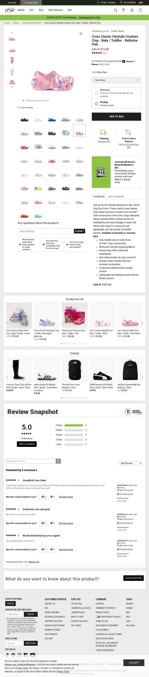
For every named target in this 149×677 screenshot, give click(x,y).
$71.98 (68, 390)
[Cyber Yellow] (38, 185)
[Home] (9, 10)
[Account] (132, 10)
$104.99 (9, 390)
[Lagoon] (38, 212)
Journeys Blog (78, 612)
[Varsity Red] (24, 212)
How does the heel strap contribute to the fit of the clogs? (53, 244)
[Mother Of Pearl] (65, 157)
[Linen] (38, 171)
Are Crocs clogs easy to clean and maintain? (76, 244)
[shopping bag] (141, 10)
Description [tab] (99, 197)
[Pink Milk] (65, 171)
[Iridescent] (24, 157)
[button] (141, 2)
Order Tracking (108, 2)
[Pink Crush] (24, 144)
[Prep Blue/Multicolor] (52, 144)
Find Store (31, 643)
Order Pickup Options (55, 625)
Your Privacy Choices (111, 617)
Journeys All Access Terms (109, 634)
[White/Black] (65, 144)
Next (12, 86)
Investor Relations (105, 638)
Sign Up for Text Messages (18, 609)
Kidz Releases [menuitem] (55, 9)
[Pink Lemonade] (38, 199)
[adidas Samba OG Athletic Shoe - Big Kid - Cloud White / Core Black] (47, 370)
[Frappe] (52, 199)
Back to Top (34, 562)
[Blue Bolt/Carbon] (65, 185)
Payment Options (52, 630)
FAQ (46, 608)
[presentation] (21, 10)
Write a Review (26, 444)
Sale (128, 621)
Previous (12, 32)
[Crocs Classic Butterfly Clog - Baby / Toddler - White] (102, 316)
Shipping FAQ (104, 141)
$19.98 (15, 336)
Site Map (49, 638)
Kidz (128, 617)
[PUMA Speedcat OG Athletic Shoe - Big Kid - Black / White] (102, 370)
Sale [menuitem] (70, 9)
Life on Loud (76, 604)
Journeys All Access (81, 608)
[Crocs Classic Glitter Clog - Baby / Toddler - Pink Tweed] (130, 316)
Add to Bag (116, 116)
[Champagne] (24, 199)
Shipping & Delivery (53, 621)
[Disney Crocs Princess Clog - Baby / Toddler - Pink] (75, 316)
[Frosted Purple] (38, 130)
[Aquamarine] (52, 171)
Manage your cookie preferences (20, 664)
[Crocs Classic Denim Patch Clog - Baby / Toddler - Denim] (19, 316)
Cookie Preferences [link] (105, 650)
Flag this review (66, 497)
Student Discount (79, 621)
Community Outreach (105, 608)
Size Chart (102, 72)
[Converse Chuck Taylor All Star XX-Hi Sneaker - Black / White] (19, 370)
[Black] (24, 116)
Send (79, 231)
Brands (129, 604)
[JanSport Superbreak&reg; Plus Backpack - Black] (130, 370)
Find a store (11, 638)
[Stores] (124, 10)
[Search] (116, 10)
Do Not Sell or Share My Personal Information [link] (107, 644)
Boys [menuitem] (41, 9)
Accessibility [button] (130, 2)
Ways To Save (77, 617)
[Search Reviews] (58, 461)
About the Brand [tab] (116, 197)
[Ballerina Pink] (79, 130)
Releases (130, 625)
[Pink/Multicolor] (52, 157)
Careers (100, 604)
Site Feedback (51, 634)
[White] (38, 116)
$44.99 (37, 339)
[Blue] (52, 185)
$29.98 (71, 336)
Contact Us (50, 604)
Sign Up (10, 603)
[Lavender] (65, 116)
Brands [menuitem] (21, 9)
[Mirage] (79, 171)
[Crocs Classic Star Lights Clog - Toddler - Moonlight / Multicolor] (47, 316)
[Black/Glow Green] (79, 185)
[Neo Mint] (65, 130)
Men (128, 612)
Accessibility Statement (107, 625)
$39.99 (9, 336)
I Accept (134, 662)
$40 (119, 390)
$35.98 (124, 390)
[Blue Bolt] (52, 116)
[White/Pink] (79, 144)
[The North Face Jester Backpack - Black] (75, 370)
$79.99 (37, 393)
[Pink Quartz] (79, 116)
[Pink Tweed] (24, 130)
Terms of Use (102, 621)
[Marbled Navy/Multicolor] (52, 130)
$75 (63, 390)
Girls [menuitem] (31, 9)
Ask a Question (134, 578)
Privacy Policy (102, 612)
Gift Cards (76, 625)
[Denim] (38, 144)
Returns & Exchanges (55, 617)
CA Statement (102, 630)
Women (129, 608)
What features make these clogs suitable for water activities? (28, 244)
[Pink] (24, 185)
